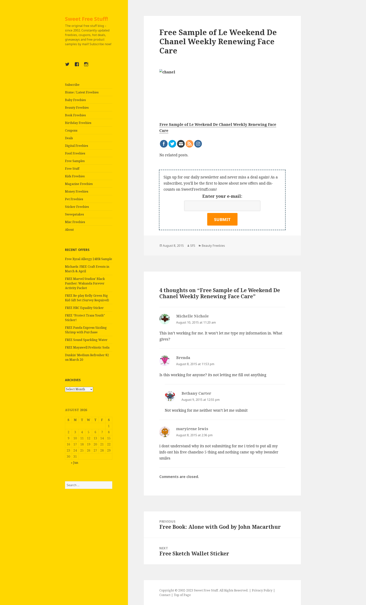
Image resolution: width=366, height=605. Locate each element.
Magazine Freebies (79, 184)
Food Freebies (75, 153)
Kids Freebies (75, 176)
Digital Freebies (76, 146)
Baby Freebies (75, 100)
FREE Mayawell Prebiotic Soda (87, 347)
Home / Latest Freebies (82, 92)
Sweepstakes (74, 214)
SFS (192, 245)
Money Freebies (76, 191)
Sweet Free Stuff (206, 590)
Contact (164, 595)
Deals (69, 138)
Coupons (71, 130)
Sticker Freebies (77, 207)
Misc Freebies (75, 222)
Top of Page (182, 595)
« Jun (74, 462)
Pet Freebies (74, 199)
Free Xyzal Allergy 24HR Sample (88, 259)
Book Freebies (75, 115)
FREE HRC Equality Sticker (84, 308)
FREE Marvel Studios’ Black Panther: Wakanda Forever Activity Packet (85, 283)
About (69, 229)
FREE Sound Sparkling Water (86, 340)
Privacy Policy (262, 590)
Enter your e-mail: (222, 196)
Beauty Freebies (77, 107)
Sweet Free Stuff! (86, 18)
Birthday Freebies (78, 123)
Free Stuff (72, 168)
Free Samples (75, 161)
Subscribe (72, 85)
